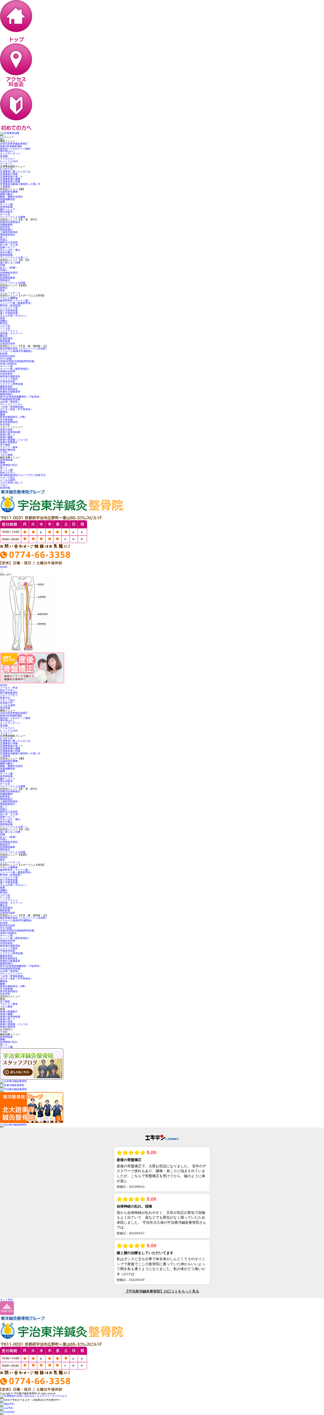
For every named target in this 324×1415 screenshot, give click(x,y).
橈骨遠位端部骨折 (10, 376)
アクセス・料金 (9, 687)
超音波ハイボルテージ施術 (15, 148)
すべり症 (5, 214)
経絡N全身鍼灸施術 (11, 146)
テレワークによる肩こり (14, 257)
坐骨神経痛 (6, 206)
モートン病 (6, 366)
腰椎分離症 (6, 194)
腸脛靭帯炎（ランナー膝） (15, 300)
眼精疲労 (5, 275)
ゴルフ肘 (5, 325)
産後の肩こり (7, 434)
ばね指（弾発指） (10, 401)
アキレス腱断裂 (9, 298)
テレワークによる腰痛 (12, 217)
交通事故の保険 (9, 174)
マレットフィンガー (11, 404)
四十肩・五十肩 (9, 244)
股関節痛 (5, 341)
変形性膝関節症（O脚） (13, 416)
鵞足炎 (4, 336)
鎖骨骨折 (5, 227)
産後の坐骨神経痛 (10, 432)
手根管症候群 (7, 381)
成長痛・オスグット (11, 333)
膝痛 (2, 414)
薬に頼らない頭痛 (10, 262)
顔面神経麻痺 (7, 277)
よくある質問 (7, 480)
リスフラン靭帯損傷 (11, 384)
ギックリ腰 (6, 204)
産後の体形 (6, 429)
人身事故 (5, 186)
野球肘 (4, 323)
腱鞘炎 (4, 411)
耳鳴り (4, 270)
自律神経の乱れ (9, 465)
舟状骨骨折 (6, 373)
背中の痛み (6, 252)
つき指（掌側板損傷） (12, 406)
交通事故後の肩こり (11, 176)
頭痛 (2, 265)
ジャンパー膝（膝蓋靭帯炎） (16, 303)
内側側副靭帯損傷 (10, 399)
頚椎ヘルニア (7, 247)
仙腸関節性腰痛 (9, 191)
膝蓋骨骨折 (6, 386)
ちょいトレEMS (9, 161)
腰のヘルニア (7, 209)
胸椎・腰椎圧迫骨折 (11, 196)
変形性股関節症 (9, 389)
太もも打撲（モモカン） (14, 315)
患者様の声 (6, 702)
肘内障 (4, 353)
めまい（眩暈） (9, 267)
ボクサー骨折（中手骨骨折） (16, 409)
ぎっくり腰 (6, 470)
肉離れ (4, 320)
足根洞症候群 (7, 343)
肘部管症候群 (7, 356)
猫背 (2, 290)
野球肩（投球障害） (11, 305)
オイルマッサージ (10, 153)
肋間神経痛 (6, 255)
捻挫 (2, 318)
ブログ (4, 485)
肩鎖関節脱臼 (7, 234)
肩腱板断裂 (6, 224)
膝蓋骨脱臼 (6, 394)
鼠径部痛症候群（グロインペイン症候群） (24, 348)
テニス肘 (5, 328)
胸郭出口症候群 (9, 242)
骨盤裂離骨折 (7, 199)
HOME (3, 567)
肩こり (4, 237)
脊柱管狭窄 (6, 212)
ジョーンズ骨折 (9, 379)
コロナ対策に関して (11, 482)
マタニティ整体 (9, 447)
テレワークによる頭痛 (12, 282)
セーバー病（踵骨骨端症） (15, 368)
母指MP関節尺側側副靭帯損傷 (17, 361)
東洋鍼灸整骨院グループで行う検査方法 (23, 475)
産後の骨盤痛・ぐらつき (14, 439)
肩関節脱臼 (6, 229)
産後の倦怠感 (7, 449)
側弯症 (4, 287)
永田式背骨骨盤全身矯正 (14, 143)
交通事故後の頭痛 (10, 181)
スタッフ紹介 (7, 477)
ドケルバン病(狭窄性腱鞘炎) (16, 351)
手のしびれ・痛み (10, 249)
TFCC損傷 (6, 358)
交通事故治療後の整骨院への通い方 (20, 184)
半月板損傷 (6, 419)
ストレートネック (10, 293)
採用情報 (5, 487)
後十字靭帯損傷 (10, 313)
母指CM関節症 (8, 363)
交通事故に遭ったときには (15, 171)
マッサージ (6, 163)
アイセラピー (7, 158)
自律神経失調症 (9, 272)
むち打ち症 (6, 169)
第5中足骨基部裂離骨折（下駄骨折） (21, 396)
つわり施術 (6, 454)
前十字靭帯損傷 (9, 310)
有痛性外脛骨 (7, 371)
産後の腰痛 (6, 437)
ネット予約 (6, 1299)
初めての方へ (7, 472)
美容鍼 (4, 156)
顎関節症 (5, 280)
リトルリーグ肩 (9, 308)
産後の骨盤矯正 (9, 442)
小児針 (4, 452)
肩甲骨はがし (7, 151)
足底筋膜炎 (6, 338)
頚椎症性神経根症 (10, 222)
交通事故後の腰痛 (10, 179)
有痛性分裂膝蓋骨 (10, 391)
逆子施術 (5, 444)
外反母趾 (5, 424)
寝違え (4, 239)
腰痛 (2, 201)
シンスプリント (9, 330)
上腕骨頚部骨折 (9, 232)
